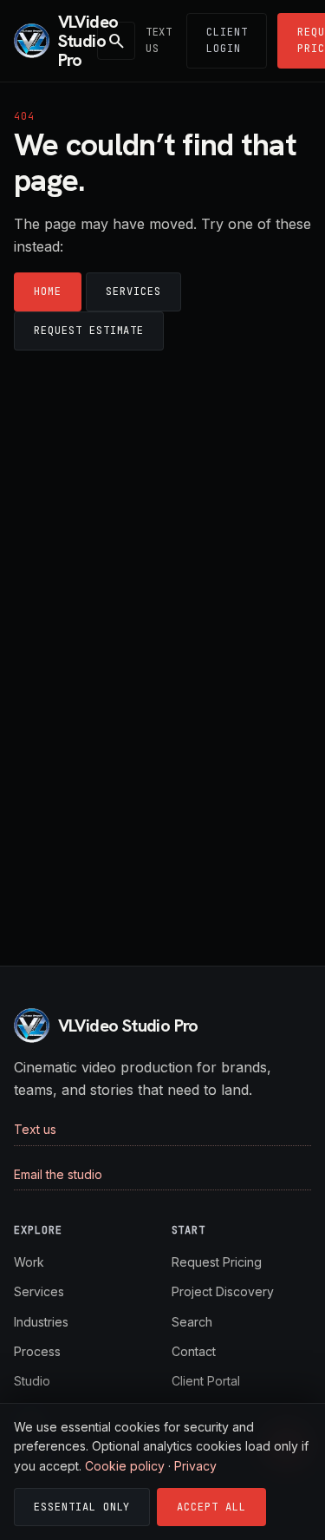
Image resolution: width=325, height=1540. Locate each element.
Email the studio (58, 1174)
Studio (32, 1380)
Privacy (195, 1465)
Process (37, 1351)
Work (29, 1262)
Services (133, 291)
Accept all (211, 1507)
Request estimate (89, 330)
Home (48, 291)
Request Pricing (217, 1262)
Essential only (82, 1507)
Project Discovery (223, 1291)
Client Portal (206, 1380)
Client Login (227, 40)
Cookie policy (125, 1465)
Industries (41, 1321)
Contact (194, 1351)
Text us (159, 40)
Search (192, 1321)
